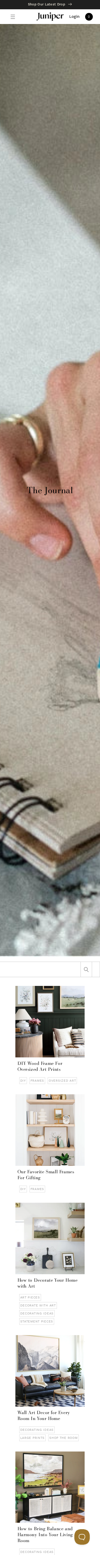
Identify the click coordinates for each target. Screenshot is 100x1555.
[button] (12, 16)
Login (74, 16)
